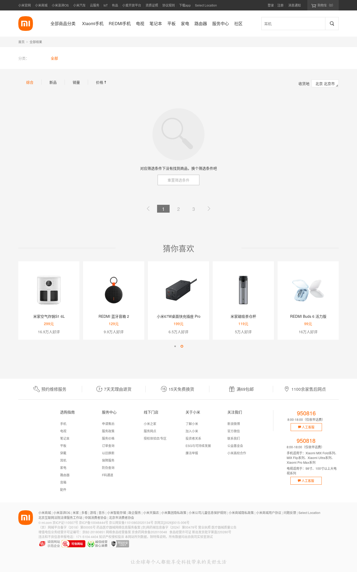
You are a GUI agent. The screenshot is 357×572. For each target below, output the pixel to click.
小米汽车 (79, 5)
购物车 (326, 5)
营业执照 (204, 527)
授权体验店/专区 (155, 438)
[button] (175, 346)
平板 (63, 445)
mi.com (47, 522)
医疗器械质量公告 (224, 527)
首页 (21, 41)
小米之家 (150, 423)
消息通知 (294, 5)
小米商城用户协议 (268, 512)
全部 (54, 58)
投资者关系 (193, 438)
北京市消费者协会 (121, 517)
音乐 (102, 512)
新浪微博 (233, 423)
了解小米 (192, 423)
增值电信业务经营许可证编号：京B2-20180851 (71, 532)
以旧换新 (108, 453)
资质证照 (152, 5)
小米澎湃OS (60, 5)
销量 (76, 82)
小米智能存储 (116, 512)
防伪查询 (108, 467)
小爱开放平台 (131, 5)
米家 (76, 512)
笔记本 (65, 438)
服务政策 (108, 431)
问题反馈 (290, 512)
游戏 (93, 512)
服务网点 (150, 431)
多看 (84, 512)
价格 (101, 82)
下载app (185, 6)
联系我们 (233, 438)
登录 (271, 5)
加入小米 (192, 431)
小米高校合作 (236, 453)
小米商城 (41, 5)
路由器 (65, 475)
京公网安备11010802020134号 (131, 522)
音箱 (63, 482)
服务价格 (108, 438)
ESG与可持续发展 (198, 445)
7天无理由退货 (117, 389)
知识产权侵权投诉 (111, 536)
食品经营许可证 (180, 532)
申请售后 (108, 423)
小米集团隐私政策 (173, 512)
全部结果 (36, 41)
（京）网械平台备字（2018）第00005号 (67, 527)
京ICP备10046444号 (93, 522)
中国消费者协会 (96, 517)
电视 (63, 431)
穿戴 (63, 453)
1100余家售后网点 (308, 389)
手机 (63, 423)
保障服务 (108, 460)
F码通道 (107, 475)
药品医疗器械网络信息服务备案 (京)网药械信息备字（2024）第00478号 (146, 527)
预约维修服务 (53, 389)
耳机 (63, 460)
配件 (63, 489)
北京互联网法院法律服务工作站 (60, 517)
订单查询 (108, 445)
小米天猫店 (151, 512)
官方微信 (233, 431)
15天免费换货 (181, 389)
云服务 (94, 5)
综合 (29, 82)
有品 (115, 5)
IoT (105, 5)
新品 (53, 82)
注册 (280, 5)
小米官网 (24, 5)
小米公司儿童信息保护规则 (207, 512)
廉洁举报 (192, 453)
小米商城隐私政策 (241, 512)
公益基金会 (235, 445)
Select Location (206, 5)
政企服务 (134, 512)
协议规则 (168, 5)
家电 (63, 467)
